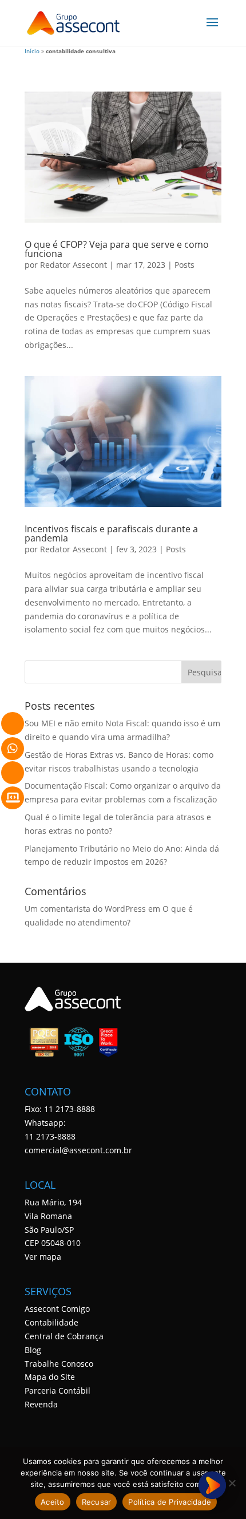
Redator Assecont (73, 264)
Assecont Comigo (57, 1308)
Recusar (97, 1501)
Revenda (41, 1404)
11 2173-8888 (50, 1136)
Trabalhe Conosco (59, 1363)
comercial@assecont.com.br (78, 1150)
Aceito (53, 1501)
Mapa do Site (50, 1376)
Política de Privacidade (169, 1501)
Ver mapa (43, 1256)
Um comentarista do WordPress (85, 908)
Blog (33, 1349)
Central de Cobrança (64, 1336)
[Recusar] (231, 1483)
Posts (184, 264)
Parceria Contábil (57, 1390)
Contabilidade (51, 1322)
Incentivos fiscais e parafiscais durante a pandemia (111, 533)
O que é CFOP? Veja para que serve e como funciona (117, 249)
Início (32, 51)
